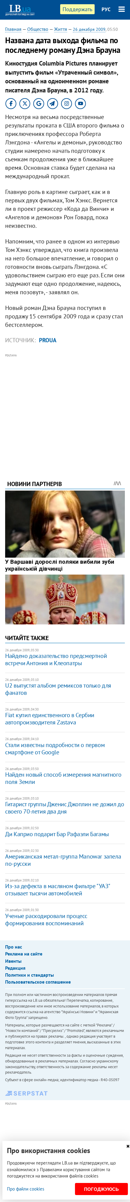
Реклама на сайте (23, 954)
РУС (106, 9)
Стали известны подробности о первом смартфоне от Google (55, 748)
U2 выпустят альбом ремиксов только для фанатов (58, 689)
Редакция (15, 968)
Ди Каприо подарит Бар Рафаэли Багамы (57, 834)
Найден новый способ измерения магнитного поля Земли (63, 778)
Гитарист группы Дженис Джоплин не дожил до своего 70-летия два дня (64, 807)
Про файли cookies (25, 1189)
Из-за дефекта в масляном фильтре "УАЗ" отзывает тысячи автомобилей (57, 889)
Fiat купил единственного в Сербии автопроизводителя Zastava (49, 718)
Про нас (13, 947)
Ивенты (13, 961)
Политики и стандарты (29, 975)
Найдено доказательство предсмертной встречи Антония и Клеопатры (56, 659)
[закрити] (127, 1146)
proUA (48, 340)
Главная (13, 29)
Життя (60, 29)
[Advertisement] (65, 409)
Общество (37, 29)
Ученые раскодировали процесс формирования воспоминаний (46, 919)
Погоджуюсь (101, 1189)
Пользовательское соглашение (38, 982)
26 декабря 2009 (89, 29)
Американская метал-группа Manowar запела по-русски (63, 860)
